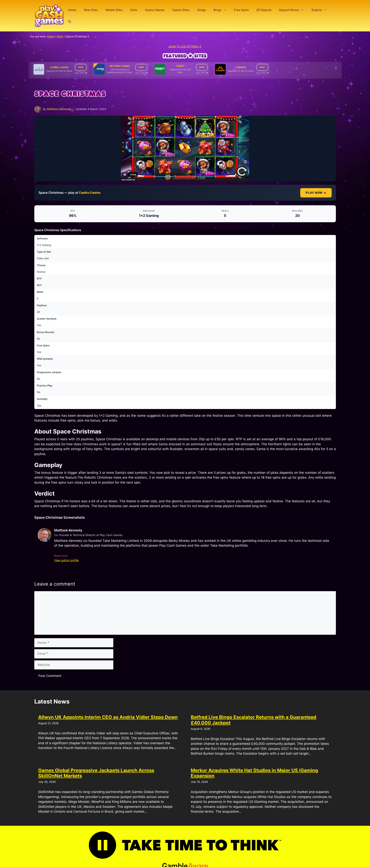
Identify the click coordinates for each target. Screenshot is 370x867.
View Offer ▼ (81, 73)
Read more (61, 555)
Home (72, 10)
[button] (69, 21)
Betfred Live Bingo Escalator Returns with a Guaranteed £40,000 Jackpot (253, 720)
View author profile (66, 560)
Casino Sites (180, 10)
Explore (317, 10)
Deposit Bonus (289, 10)
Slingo (201, 10)
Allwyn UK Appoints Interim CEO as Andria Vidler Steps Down (108, 717)
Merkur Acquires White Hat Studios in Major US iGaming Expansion (254, 773)
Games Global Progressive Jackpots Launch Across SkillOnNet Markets (96, 773)
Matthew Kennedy (59, 109)
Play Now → (316, 192)
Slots (133, 10)
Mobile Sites (114, 10)
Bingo (217, 10)
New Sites (91, 10)
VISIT (80, 67)
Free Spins (241, 10)
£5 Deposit (263, 10)
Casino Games (155, 10)
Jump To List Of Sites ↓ (185, 46)
